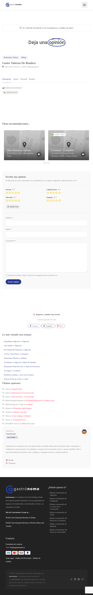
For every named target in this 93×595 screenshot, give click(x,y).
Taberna (15, 57)
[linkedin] (75, 579)
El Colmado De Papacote (13, 350)
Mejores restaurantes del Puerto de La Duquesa (58, 519)
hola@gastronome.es (17, 547)
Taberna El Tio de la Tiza (13, 379)
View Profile (11, 437)
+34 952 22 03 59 (11, 92)
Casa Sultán (8, 346)
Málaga (23, 57)
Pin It (60, 326)
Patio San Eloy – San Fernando (23, 397)
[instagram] (82, 579)
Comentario (11, 241)
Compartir (34, 326)
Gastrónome (11, 434)
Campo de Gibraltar (29, 362)
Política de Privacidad (23, 558)
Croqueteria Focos (19, 420)
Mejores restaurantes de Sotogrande (58, 500)
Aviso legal (10, 558)
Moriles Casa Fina (20, 412)
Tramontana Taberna (11, 358)
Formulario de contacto (14, 544)
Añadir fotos (14, 207)
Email (8, 229)
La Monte (29, 404)
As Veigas (7, 371)
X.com (11, 460)
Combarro (17, 371)
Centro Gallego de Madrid (21, 416)
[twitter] (71, 579)
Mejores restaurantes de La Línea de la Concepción (58, 506)
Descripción (6, 79)
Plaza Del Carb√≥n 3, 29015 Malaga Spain (21, 67)
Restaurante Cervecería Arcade (23, 393)
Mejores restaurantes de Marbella (58, 525)
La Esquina (8, 362)
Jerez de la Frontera (27, 375)
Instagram (12, 463)
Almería (24, 358)
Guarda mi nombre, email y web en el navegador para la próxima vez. (33, 275)
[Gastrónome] (14, 5)
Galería (15, 79)
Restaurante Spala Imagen (22, 408)
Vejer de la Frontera (33, 366)
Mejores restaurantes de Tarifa (58, 513)
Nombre (9, 218)
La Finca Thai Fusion (11, 354)
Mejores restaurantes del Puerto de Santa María (58, 531)
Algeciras (25, 341)
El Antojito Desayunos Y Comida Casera (40, 400)
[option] (24, 145)
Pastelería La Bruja (10, 375)
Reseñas (32, 79)
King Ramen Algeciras (12, 341)
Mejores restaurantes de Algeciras (58, 494)
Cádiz (26, 379)
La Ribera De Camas (27, 424)
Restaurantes (8, 57)
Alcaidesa (24, 354)
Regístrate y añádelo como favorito (48, 314)
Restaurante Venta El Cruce (13, 366)
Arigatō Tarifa (17, 389)
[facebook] (78, 579)
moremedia (13, 576)
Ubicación (23, 79)
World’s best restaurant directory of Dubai (20, 518)
